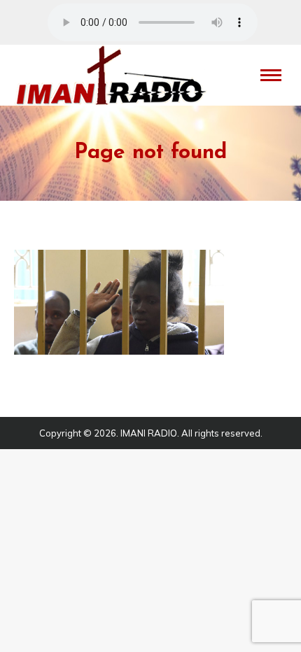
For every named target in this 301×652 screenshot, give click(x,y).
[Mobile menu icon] (271, 75)
